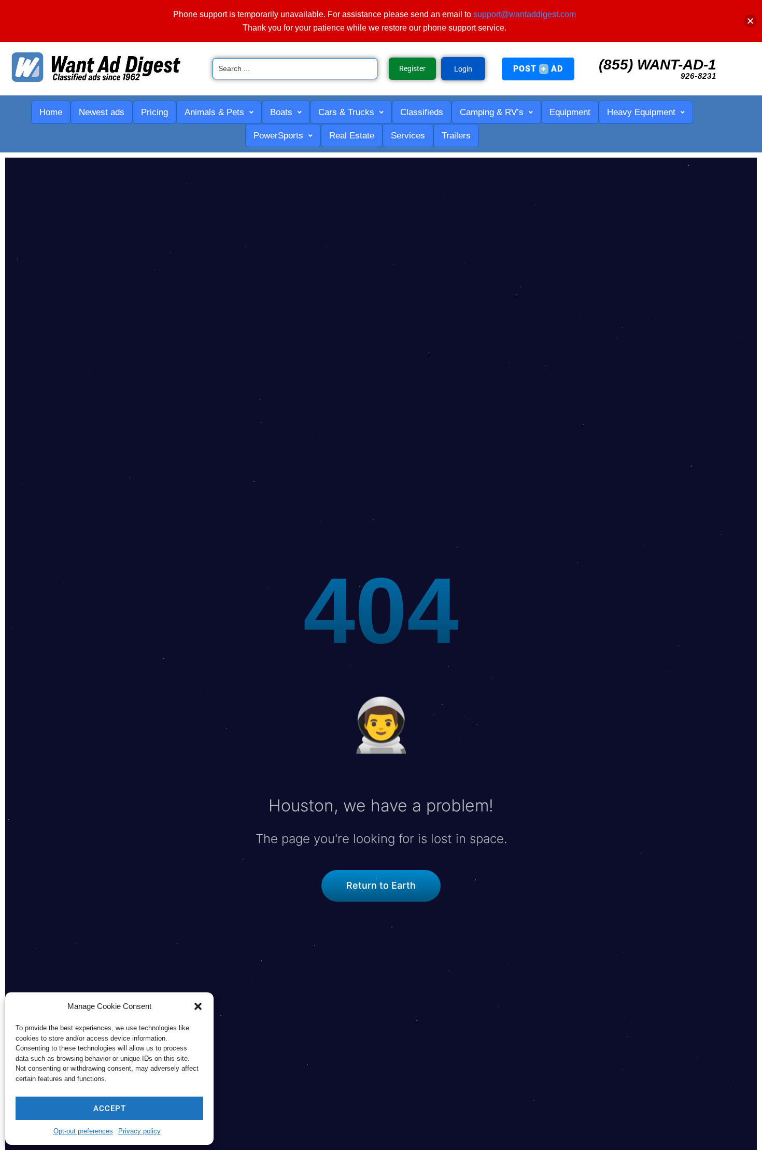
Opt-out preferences (83, 1131)
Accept (109, 1108)
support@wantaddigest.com (524, 14)
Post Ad (538, 69)
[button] (198, 1006)
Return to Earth (381, 885)
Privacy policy (139, 1131)
